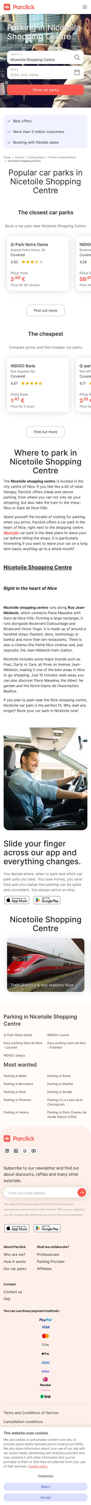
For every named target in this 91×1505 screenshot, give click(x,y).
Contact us (13, 1292)
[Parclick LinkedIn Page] (15, 1150)
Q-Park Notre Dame (18, 1035)
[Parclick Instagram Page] (7, 1150)
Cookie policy (38, 1466)
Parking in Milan (15, 1076)
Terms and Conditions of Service (31, 1413)
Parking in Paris (15, 1092)
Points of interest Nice (62, 157)
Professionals (48, 1254)
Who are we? (14, 1254)
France (19, 157)
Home (7, 157)
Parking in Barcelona (18, 1084)
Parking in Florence (17, 1100)
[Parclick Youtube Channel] (33, 1150)
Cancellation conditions (23, 1421)
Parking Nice (36, 157)
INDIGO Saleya (14, 1055)
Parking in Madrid (60, 1084)
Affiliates (44, 1268)
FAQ (7, 1299)
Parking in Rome (59, 1076)
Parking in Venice (16, 1112)
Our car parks (15, 1268)
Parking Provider (51, 1261)
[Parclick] (19, 7)
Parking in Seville (59, 1092)
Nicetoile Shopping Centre (24, 161)
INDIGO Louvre (58, 1035)
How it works (15, 1261)
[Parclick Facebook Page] (24, 1150)
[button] (45, 57)
